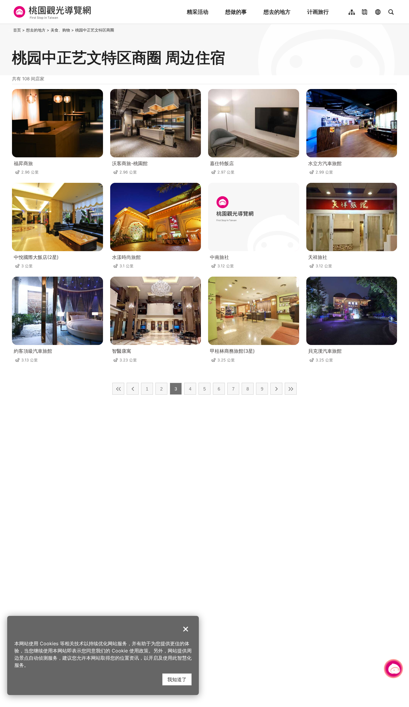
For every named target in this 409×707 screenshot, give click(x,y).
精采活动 (197, 12)
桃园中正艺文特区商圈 (94, 30)
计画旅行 (318, 12)
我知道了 (177, 679)
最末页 (291, 389)
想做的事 (236, 12)
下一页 (276, 389)
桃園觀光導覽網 (51, 11)
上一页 (133, 389)
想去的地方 (276, 12)
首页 (17, 30)
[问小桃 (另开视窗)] (393, 668)
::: (10, 30)
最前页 (118, 389)
